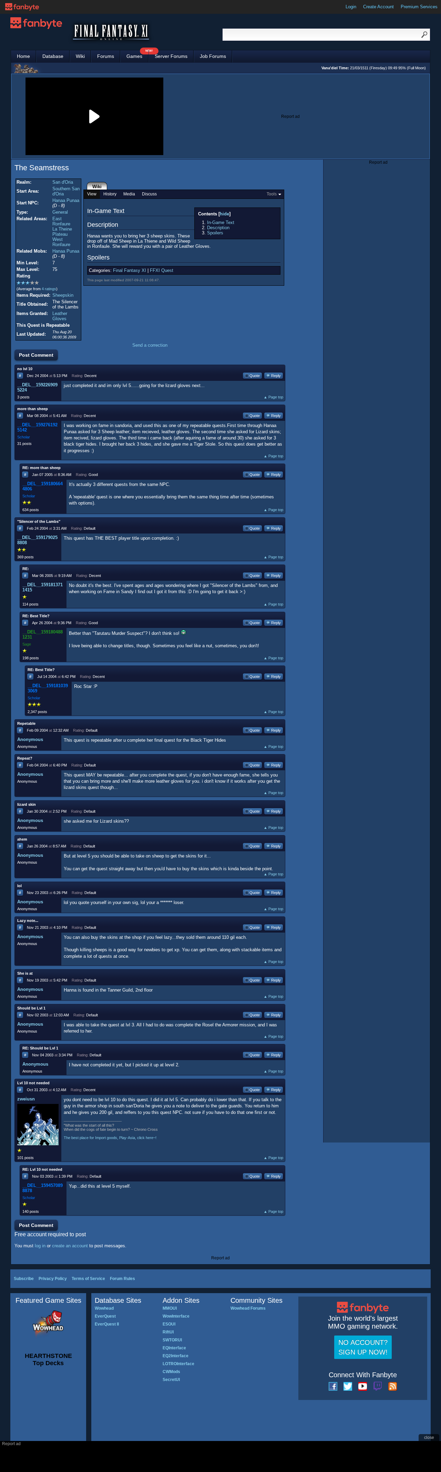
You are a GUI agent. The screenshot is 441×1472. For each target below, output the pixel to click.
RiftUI (168, 1332)
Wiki (80, 56)
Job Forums (213, 56)
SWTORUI (172, 1340)
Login (351, 6)
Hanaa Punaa (65, 200)
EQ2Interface (175, 1355)
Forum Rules (122, 1278)
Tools (272, 194)
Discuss (149, 194)
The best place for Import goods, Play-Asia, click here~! (110, 1138)
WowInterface (176, 1316)
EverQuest (105, 1316)
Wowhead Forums (248, 1308)
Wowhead (104, 1308)
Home (23, 56)
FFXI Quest (161, 270)
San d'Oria (62, 182)
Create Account (378, 6)
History (109, 194)
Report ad (290, 116)
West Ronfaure (61, 242)
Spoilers (215, 232)
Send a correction (149, 345)
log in (40, 1245)
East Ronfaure (61, 221)
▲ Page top (273, 397)
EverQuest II (107, 1324)
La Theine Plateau (62, 231)
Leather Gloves (59, 316)
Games (137, 54)
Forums (105, 56)
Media (129, 194)
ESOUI (169, 1324)
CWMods (171, 1371)
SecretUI (171, 1379)
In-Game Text (220, 222)
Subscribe (24, 1278)
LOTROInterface (178, 1363)
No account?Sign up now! (363, 1347)
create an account (70, 1245)
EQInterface (174, 1348)
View (91, 194)
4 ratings (49, 289)
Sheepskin (62, 295)
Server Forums (171, 56)
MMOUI (170, 1308)
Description (218, 227)
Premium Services (419, 6)
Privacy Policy (53, 1278)
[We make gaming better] (22, 7)
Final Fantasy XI (129, 270)
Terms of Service (88, 1278)
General (60, 212)
